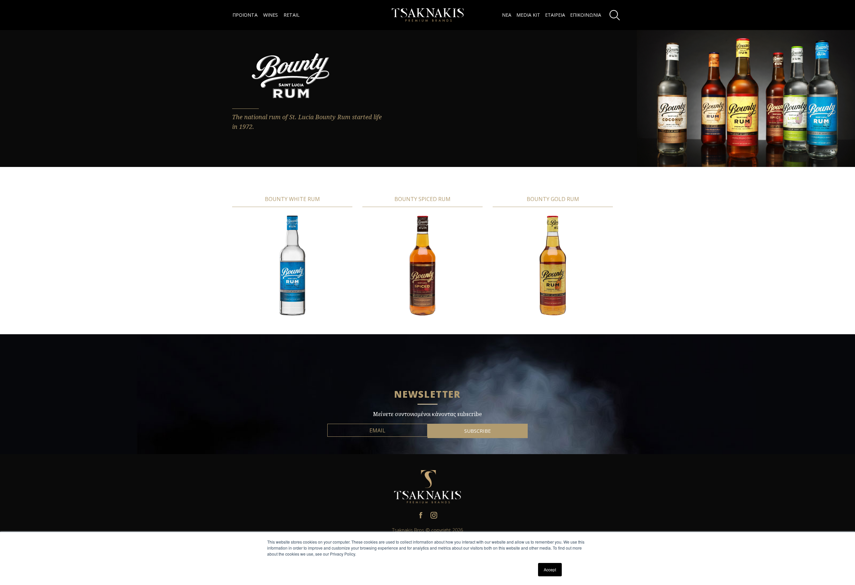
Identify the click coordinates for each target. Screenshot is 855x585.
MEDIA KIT (528, 15)
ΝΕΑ (506, 15)
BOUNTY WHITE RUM (292, 199)
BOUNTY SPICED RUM (422, 199)
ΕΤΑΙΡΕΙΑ (555, 15)
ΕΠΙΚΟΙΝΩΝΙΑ (585, 15)
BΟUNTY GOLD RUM (553, 199)
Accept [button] (550, 569)
